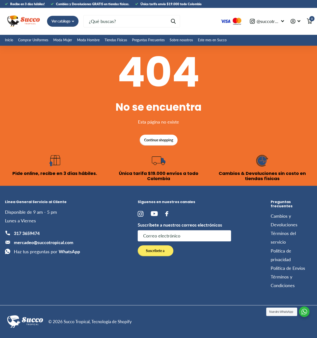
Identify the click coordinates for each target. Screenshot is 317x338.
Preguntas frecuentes (281, 203)
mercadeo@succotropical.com (43, 242)
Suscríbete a (155, 251)
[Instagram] (140, 214)
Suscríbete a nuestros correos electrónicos (180, 225)
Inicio (9, 40)
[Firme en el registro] (295, 21)
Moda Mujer (62, 40)
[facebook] (166, 213)
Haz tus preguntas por (47, 251)
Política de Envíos (288, 268)
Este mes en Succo (212, 40)
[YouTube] (154, 213)
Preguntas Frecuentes (148, 40)
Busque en (173, 21)
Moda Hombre (88, 40)
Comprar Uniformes (33, 40)
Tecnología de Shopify (111, 321)
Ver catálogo (61, 21)
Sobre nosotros (181, 40)
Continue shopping (158, 140)
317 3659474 (27, 233)
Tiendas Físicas (116, 40)
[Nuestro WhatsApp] (304, 311)
